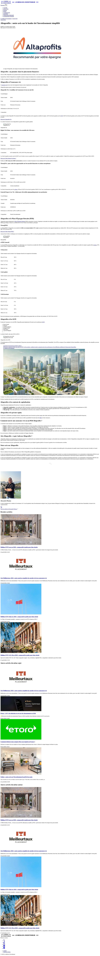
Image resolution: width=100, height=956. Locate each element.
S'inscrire (3, 5)
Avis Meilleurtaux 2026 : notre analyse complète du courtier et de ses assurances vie (24, 578)
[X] (4, 940)
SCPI (43, 322)
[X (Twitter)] (1, 507)
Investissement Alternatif (8, 16)
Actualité (5, 7)
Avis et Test (5, 9)
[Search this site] (6, 5)
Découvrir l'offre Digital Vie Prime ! (8, 158)
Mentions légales (6, 952)
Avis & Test (14, 18)
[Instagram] (4, 944)
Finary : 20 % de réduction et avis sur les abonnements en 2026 (18, 713)
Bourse (4, 11)
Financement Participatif (8, 15)
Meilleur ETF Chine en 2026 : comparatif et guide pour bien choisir (19, 616)
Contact (5, 950)
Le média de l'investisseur (6, 18)
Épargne (5, 10)
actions (15, 189)
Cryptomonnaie (6, 12)
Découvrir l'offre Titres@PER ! (7, 231)
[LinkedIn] (4, 946)
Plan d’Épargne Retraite (20, 221)
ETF (62, 115)
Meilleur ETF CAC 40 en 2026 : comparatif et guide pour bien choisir (20, 655)
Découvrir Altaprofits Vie (6, 119)
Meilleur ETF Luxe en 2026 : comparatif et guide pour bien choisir (19, 547)
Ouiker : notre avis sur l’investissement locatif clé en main (16, 777)
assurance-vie (4, 85)
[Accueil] (50, 2)
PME (40, 417)
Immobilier (5, 13)
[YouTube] (4, 948)
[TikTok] (4, 942)
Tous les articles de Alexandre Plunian (9, 509)
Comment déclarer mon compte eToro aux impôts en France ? (18, 741)
